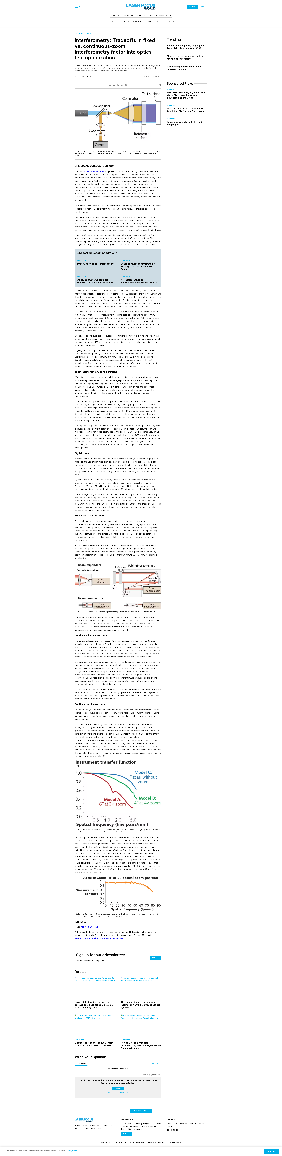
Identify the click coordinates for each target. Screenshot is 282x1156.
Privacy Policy (72, 1151)
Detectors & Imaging (83, 1107)
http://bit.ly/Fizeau (89, 927)
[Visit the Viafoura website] (155, 1075)
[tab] (81, 1064)
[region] (118, 1069)
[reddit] (122, 85)
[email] (126, 85)
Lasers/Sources (113, 21)
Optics (126, 21)
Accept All (271, 1151)
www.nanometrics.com (114, 938)
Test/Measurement (152, 21)
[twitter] (118, 85)
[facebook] (110, 85)
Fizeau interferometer (94, 171)
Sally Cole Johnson (83, 1133)
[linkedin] (114, 85)
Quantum (137, 21)
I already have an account (118, 1092)
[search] (80, 7)
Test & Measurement (83, 33)
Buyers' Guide (171, 21)
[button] (76, 7)
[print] (160, 85)
